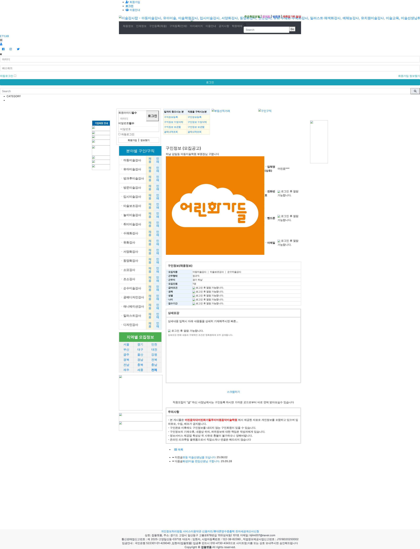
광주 (126, 354)
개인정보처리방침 (171, 531)
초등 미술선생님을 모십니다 (199, 457)
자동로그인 (127, 134)
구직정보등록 (171, 117)
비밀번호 (126, 123)
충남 (154, 364)
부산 (126, 349)
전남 (126, 364)
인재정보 (141, 26)
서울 (126, 344)
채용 (149, 160)
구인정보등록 (194, 117)
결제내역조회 (171, 132)
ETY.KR (4, 36)
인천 (154, 344)
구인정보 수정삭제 (197, 122)
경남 (140, 359)
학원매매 (237, 26)
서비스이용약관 (192, 531)
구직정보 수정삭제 (173, 122)
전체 (154, 370)
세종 (140, 370)
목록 (180, 449)
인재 (157, 160)
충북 (140, 364)
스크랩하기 (233, 391)
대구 (140, 349)
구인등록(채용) (158, 26)
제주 (126, 370)
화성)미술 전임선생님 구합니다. (201, 461)
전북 (154, 359)
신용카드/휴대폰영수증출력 (218, 531)
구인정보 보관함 (196, 127)
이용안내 (211, 26)
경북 (126, 359)
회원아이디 (127, 112)
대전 (154, 349)
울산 (140, 354)
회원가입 (134, 2)
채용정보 (128, 26)
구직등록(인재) (178, 26)
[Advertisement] (102, 112)
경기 (140, 344)
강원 (154, 354)
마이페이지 (196, 26)
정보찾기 (415, 75)
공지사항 (224, 26)
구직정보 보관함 (172, 127)
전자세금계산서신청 (247, 531)
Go (292, 29)
